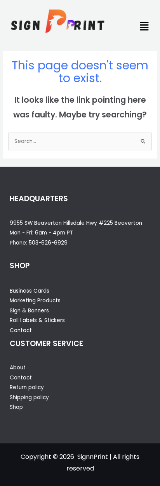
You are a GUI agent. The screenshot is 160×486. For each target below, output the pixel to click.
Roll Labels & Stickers (37, 320)
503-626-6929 (48, 242)
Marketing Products (35, 300)
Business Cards (29, 291)
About (18, 367)
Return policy (27, 387)
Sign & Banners (29, 310)
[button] (144, 26)
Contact (21, 330)
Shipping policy (29, 397)
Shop (16, 407)
